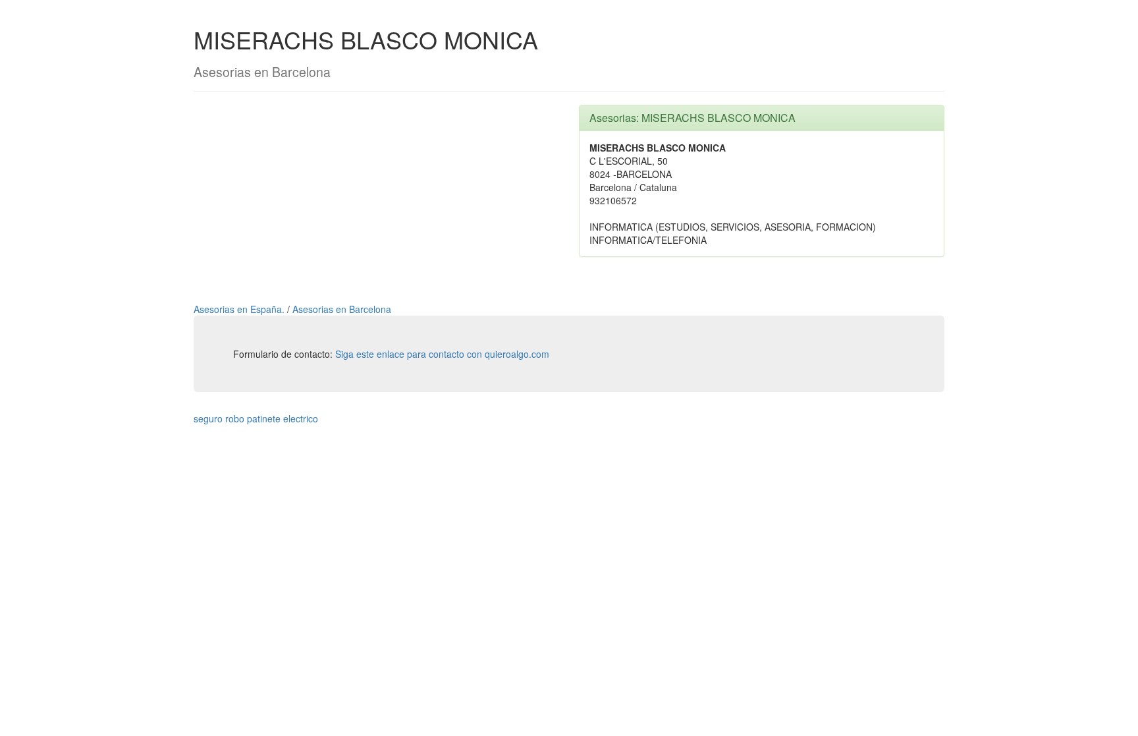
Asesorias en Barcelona (341, 309)
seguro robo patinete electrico (256, 418)
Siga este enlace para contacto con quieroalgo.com (442, 353)
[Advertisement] (376, 197)
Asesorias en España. (240, 309)
